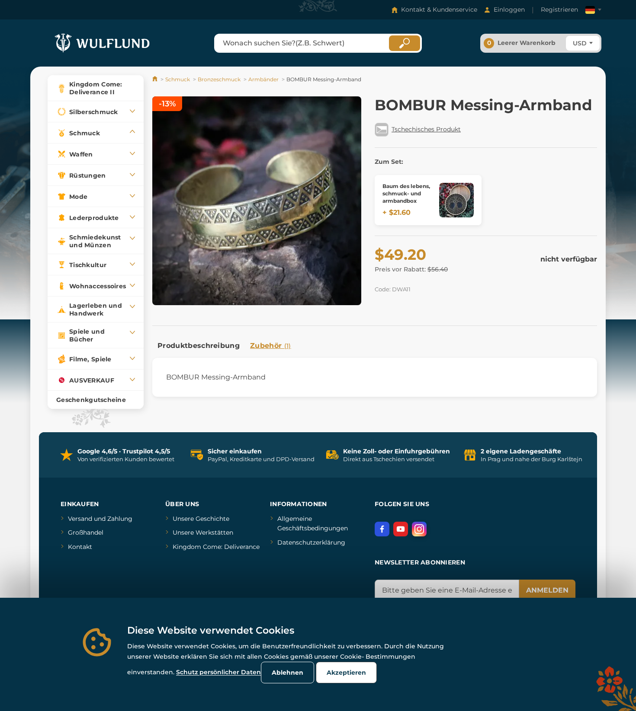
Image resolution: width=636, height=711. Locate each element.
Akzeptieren (346, 672)
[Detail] (456, 200)
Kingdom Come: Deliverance (216, 547)
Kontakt (80, 547)
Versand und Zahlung (100, 519)
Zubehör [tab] (270, 345)
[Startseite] (155, 79)
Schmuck (177, 79)
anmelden (547, 590)
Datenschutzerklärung (311, 542)
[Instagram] (419, 529)
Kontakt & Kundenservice (439, 9)
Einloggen (509, 9)
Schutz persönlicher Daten (218, 672)
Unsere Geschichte (201, 519)
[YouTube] (400, 529)
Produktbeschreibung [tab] (198, 345)
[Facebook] (382, 529)
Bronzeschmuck (219, 79)
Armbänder (263, 79)
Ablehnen (287, 672)
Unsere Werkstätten (203, 532)
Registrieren (559, 9)
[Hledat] (404, 43)
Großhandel (85, 532)
